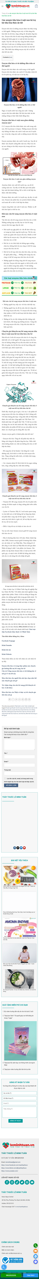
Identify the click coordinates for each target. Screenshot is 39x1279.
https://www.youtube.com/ (9, 1171)
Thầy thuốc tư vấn (19, 706)
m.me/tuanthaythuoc (21, 1207)
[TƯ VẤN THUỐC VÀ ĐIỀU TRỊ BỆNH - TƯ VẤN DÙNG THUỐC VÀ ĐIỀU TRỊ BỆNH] (17, 6)
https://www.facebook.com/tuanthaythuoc (14, 1165)
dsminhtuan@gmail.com (12, 1162)
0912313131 (11, 1275)
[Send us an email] (27, 1182)
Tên (6, 753)
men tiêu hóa (22, 713)
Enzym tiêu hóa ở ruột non (20, 711)
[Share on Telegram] (29, 699)
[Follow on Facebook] (7, 1182)
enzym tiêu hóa (16, 709)
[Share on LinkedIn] (26, 699)
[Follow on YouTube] (24, 847)
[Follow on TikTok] (17, 847)
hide (11, 57)
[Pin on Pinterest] (22, 699)
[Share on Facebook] (12, 699)
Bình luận (7, 737)
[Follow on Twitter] (21, 847)
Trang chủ (5, 13)
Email (6, 761)
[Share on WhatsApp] (9, 699)
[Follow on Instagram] (14, 847)
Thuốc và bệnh (28, 706)
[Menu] (2, 6)
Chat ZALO (30, 1275)
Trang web (7, 770)
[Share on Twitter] (16, 699)
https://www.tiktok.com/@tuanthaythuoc (14, 1168)
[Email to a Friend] (19, 699)
